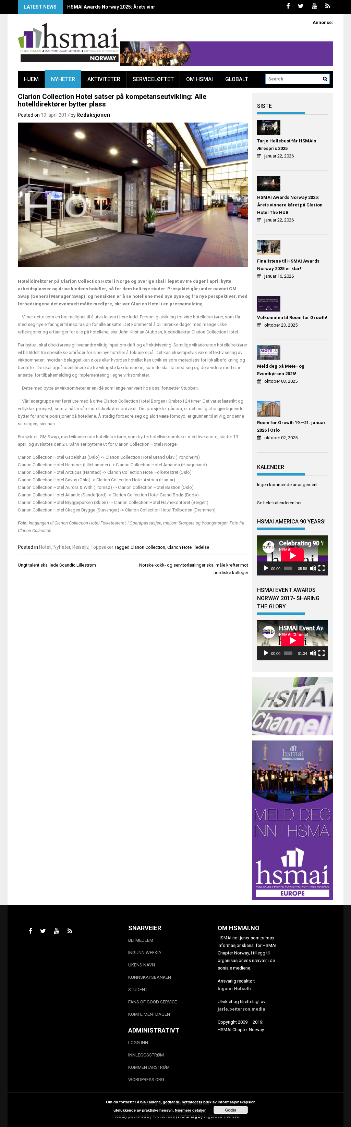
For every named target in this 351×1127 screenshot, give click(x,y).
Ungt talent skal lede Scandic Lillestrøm (57, 565)
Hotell (45, 547)
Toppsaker (101, 547)
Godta (231, 1110)
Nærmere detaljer (190, 1110)
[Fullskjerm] (321, 568)
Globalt (236, 79)
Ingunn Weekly (144, 952)
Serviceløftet (153, 79)
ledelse (202, 547)
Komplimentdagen (149, 1014)
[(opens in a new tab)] (269, 128)
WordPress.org (146, 1079)
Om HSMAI (199, 79)
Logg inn (138, 1042)
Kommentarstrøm (149, 1067)
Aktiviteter (103, 79)
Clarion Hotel (180, 547)
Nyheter (63, 79)
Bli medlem (140, 940)
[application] (292, 555)
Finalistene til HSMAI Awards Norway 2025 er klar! (288, 264)
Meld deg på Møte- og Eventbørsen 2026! (280, 370)
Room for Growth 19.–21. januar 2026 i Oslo (291, 426)
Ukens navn (141, 964)
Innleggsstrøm (146, 1055)
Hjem (31, 79)
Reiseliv (80, 547)
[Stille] (313, 568)
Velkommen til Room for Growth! (292, 317)
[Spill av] (266, 568)
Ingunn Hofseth (234, 988)
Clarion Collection (148, 547)
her (298, 502)
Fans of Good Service (152, 1001)
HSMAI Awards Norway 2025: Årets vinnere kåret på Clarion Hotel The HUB (151, 7)
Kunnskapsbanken (149, 977)
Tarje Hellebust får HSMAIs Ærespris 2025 (286, 144)
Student (137, 989)
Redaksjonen (93, 115)
